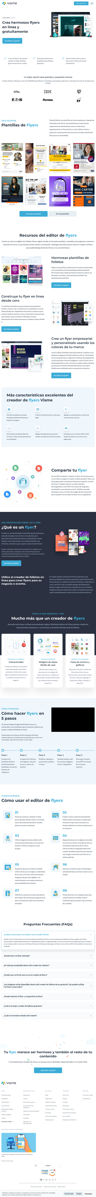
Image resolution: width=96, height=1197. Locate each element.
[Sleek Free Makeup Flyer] (36, 158)
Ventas (25, 1098)
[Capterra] (45, 1170)
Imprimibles (5, 1102)
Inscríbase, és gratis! (12, 41)
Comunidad (66, 1116)
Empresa (26, 1118)
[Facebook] (43, 1179)
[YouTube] (41, 1179)
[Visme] (9, 3)
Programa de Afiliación (70, 1120)
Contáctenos (86, 1098)
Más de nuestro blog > (7, 1161)
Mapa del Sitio (61, 1186)
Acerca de (66, 1095)
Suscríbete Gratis (81, 3)
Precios (65, 1098)
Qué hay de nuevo (68, 1109)
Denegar (79, 1193)
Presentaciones (6, 1095)
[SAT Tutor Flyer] (36, 191)
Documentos (5, 1105)
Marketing (26, 1095)
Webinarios (48, 1098)
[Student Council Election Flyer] (84, 191)
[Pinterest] (55, 1179)
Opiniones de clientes (69, 1113)
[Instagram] (53, 1179)
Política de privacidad (50, 1186)
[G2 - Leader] (52, 1170)
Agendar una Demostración (27, 1122)
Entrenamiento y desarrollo (28, 1106)
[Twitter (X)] (50, 1179)
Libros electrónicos (51, 1105)
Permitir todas (69, 1193)
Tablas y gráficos (6, 1114)
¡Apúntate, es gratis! (48, 1070)
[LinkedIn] (46, 1179)
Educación (26, 1114)
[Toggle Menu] (92, 3)
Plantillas (48, 1113)
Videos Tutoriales (50, 1102)
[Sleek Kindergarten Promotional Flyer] (12, 158)
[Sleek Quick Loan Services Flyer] (60, 158)
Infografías (4, 1098)
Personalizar (88, 1193)
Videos (3, 1118)
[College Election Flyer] (12, 191)
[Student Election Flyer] (84, 158)
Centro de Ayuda (87, 1095)
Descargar (66, 1105)
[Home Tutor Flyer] (60, 191)
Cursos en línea (49, 1109)
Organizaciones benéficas (31, 1111)
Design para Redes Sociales (7, 1110)
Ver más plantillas (62, 214)
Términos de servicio (37, 1186)
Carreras (65, 1102)
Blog (46, 1095)
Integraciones (49, 1120)
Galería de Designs (51, 1116)
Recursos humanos (29, 1102)
